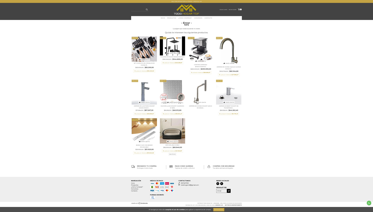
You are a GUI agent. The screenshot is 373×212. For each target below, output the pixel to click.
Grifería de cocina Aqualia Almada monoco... (229, 68)
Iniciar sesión (232, 9)
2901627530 (185, 183)
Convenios (198, 18)
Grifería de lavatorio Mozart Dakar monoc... (144, 107)
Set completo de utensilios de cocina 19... (144, 64)
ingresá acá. (219, 205)
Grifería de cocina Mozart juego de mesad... (200, 107)
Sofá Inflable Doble (172, 145)
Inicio (163, 18)
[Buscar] (147, 9)
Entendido (218, 209)
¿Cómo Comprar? (185, 18)
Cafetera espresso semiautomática (200, 65)
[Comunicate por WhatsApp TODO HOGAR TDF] (369, 203)
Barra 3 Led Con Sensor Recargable (144, 146)
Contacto (208, 18)
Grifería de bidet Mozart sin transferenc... (228, 107)
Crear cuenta (223, 9)
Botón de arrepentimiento (233, 205)
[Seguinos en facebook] (221, 183)
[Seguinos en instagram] (217, 183)
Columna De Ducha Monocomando (172, 57)
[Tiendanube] (139, 203)
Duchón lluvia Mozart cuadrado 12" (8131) (172, 107)
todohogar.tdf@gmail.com (190, 185)
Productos (171, 18)
